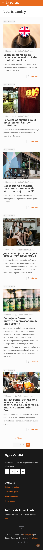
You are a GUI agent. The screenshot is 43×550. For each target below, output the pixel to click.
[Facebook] (16, 542)
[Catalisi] (13, 3)
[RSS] (27, 542)
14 (28, 445)
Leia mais (34, 76)
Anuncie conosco (11, 496)
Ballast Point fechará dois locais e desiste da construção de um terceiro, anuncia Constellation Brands (21, 405)
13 (24, 445)
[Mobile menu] (3, 3)
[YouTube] (19, 542)
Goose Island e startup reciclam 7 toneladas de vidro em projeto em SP (18, 188)
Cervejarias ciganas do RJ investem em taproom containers (19, 122)
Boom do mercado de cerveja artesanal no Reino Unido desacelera (20, 57)
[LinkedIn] (21, 542)
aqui (6, 518)
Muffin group (28, 535)
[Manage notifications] (38, 545)
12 (20, 445)
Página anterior (23, 438)
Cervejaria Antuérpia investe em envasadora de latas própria (20, 321)
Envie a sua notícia (12, 487)
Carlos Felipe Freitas (26, 51)
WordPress (33, 538)
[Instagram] (24, 542)
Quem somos (10, 501)
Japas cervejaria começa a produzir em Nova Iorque (20, 254)
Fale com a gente (11, 492)
